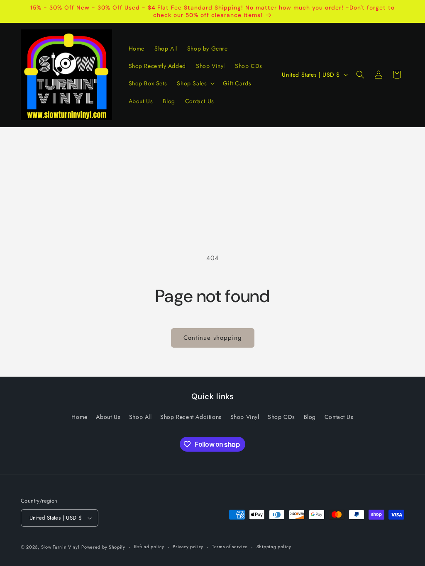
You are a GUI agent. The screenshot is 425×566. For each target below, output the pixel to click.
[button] (195, 83)
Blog (310, 417)
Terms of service (230, 546)
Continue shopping (212, 337)
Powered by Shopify (103, 547)
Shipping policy (273, 546)
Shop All (140, 417)
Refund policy (149, 546)
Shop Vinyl (244, 417)
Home (79, 417)
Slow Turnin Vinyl (60, 547)
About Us (108, 417)
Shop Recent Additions (191, 417)
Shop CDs (281, 417)
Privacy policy (188, 546)
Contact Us (339, 417)
